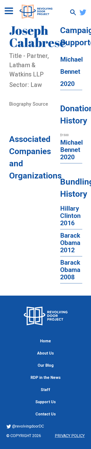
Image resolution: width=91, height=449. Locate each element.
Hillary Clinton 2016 (70, 216)
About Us (45, 353)
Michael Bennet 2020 (71, 71)
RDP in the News (46, 377)
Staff (45, 389)
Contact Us (45, 414)
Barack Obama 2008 (70, 270)
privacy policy (70, 435)
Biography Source (28, 104)
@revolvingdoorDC (27, 426)
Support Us (45, 402)
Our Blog (46, 365)
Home (45, 341)
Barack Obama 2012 (70, 243)
